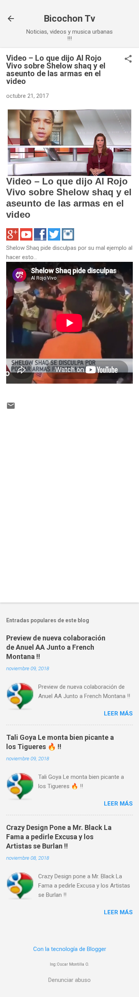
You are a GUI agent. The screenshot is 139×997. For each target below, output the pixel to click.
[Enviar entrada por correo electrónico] (10, 408)
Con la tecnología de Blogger (69, 949)
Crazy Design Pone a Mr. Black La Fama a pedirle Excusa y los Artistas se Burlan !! (59, 836)
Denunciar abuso (69, 980)
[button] (128, 59)
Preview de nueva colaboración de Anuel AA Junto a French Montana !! (55, 647)
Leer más (118, 713)
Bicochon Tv (69, 18)
